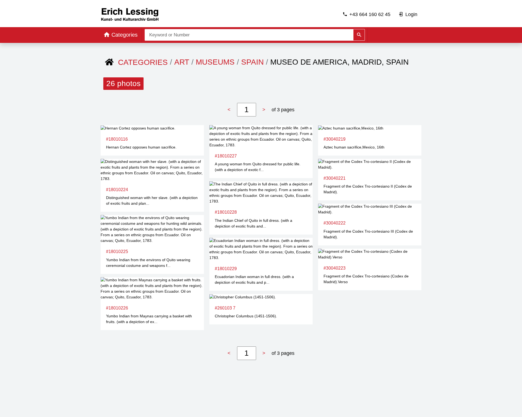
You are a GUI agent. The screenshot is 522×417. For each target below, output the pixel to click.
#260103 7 (225, 308)
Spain (252, 62)
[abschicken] (359, 35)
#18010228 (226, 212)
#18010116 (117, 139)
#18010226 (117, 308)
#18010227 (226, 156)
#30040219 (335, 139)
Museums (215, 62)
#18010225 (117, 251)
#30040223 (335, 268)
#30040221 (335, 178)
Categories (143, 62)
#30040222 (335, 223)
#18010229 (226, 268)
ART (181, 62)
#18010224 (117, 189)
